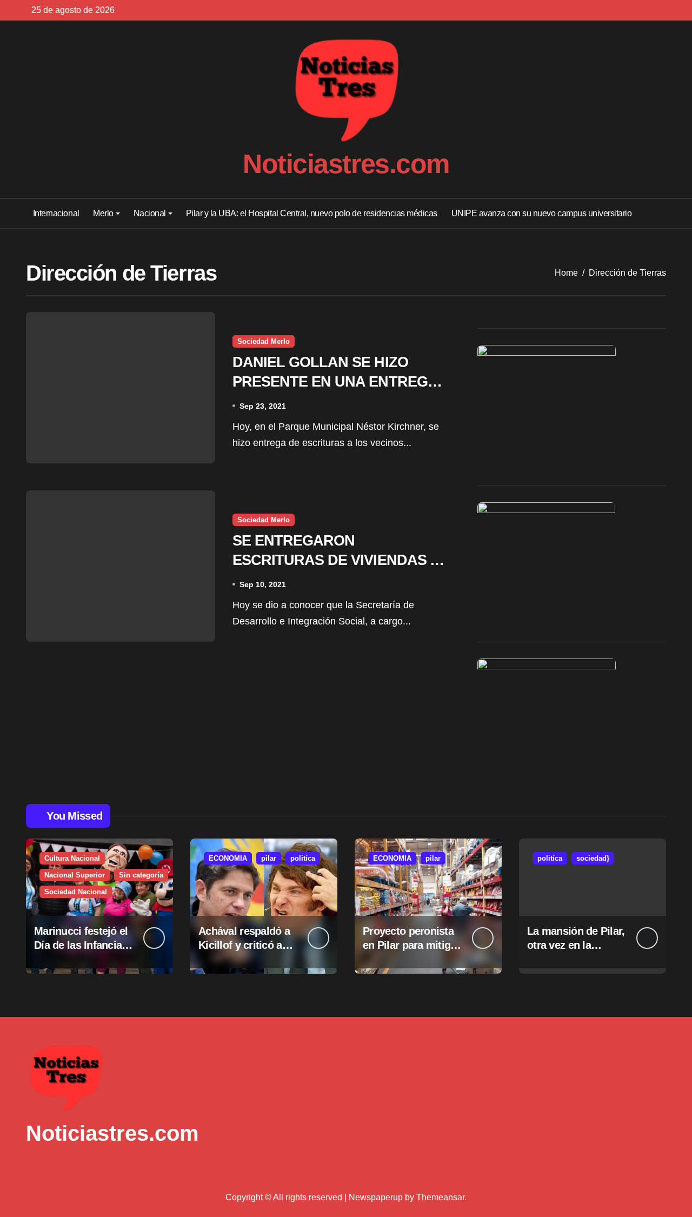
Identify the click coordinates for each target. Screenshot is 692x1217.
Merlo (103, 213)
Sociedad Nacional (75, 892)
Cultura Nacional (72, 858)
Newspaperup (376, 1197)
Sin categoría (141, 875)
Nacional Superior (74, 875)
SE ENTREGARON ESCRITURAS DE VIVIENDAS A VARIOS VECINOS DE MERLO (336, 560)
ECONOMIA (228, 858)
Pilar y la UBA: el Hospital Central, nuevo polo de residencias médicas (311, 213)
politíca (302, 858)
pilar (268, 858)
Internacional (56, 213)
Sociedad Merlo (263, 341)
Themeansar (440, 1197)
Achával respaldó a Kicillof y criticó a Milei (244, 945)
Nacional (150, 213)
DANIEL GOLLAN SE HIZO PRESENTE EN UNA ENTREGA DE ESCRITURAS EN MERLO (335, 381)
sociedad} (592, 858)
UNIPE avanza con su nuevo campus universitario (541, 213)
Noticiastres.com (346, 164)
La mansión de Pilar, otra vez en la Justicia (576, 945)
